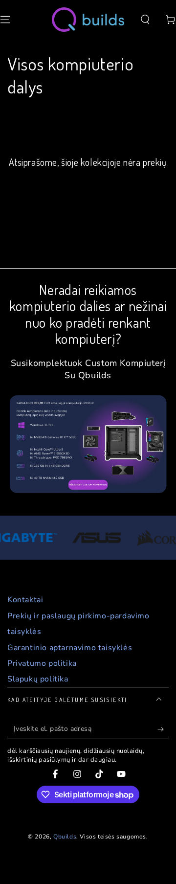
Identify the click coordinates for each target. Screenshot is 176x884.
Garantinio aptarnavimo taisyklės (69, 647)
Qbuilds (64, 836)
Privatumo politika (42, 663)
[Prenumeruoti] (163, 729)
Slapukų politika (37, 679)
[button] (145, 19)
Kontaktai (25, 599)
